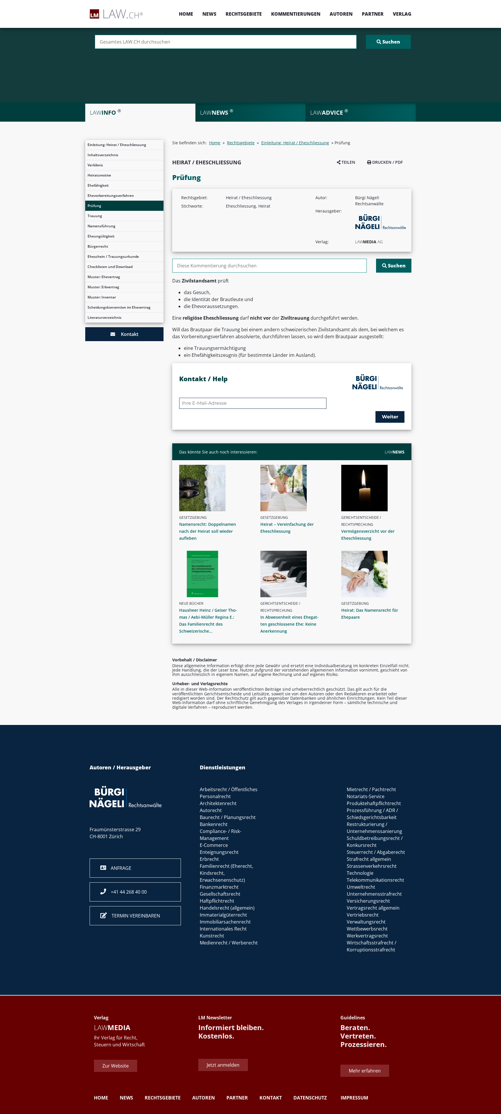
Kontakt (126, 334)
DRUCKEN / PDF (387, 162)
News (209, 14)
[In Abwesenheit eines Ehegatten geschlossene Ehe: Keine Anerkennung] (294, 574)
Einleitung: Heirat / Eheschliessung (117, 144)
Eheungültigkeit (101, 236)
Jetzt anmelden (223, 1064)
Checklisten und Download (110, 266)
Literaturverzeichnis (104, 317)
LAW (394, 452)
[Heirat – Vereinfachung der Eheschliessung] (294, 488)
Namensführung (101, 226)
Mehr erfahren (365, 1071)
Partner (373, 14)
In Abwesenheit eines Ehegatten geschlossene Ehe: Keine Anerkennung (289, 624)
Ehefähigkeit (98, 185)
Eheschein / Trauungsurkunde (113, 256)
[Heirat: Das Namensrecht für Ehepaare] (375, 574)
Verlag (402, 14)
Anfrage (118, 868)
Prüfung (94, 205)
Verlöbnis (95, 165)
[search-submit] (388, 42)
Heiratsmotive (99, 175)
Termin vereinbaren (133, 916)
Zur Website (115, 1066)
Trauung (95, 215)
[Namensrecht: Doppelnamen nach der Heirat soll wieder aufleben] (213, 488)
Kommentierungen (295, 14)
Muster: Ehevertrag (104, 276)
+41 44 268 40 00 (126, 892)
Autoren (341, 14)
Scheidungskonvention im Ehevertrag (119, 307)
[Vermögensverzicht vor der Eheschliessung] (375, 488)
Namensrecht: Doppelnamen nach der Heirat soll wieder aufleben (207, 531)
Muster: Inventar (102, 297)
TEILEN (347, 162)
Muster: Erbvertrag (103, 287)
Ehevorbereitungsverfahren (111, 195)
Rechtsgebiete (244, 14)
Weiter (390, 417)
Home (186, 14)
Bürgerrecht (98, 246)
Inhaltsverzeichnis (103, 154)
